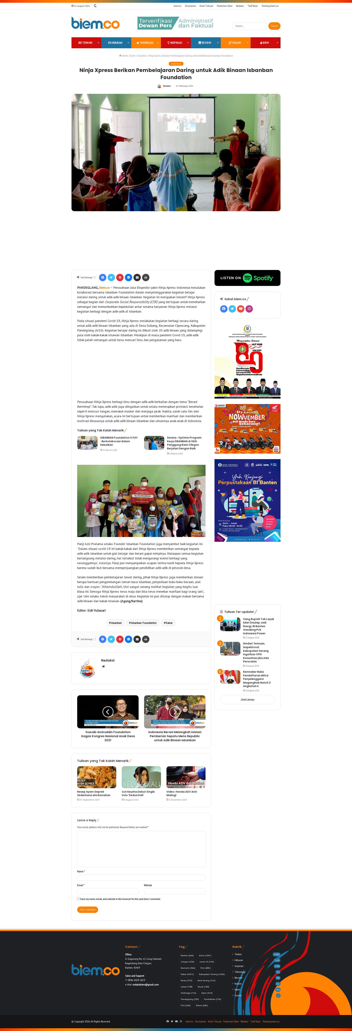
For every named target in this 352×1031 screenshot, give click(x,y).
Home (124, 55)
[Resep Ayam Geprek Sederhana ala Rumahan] (96, 777)
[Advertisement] (176, 242)
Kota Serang (206, 980)
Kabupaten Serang (212, 974)
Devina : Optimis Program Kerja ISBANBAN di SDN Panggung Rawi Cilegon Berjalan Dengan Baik (184, 443)
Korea (186, 980)
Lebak (186, 986)
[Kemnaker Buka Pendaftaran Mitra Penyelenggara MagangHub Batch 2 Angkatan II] (230, 677)
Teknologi (146, 42)
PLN (185, 1005)
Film (205, 968)
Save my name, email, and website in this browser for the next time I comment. (120, 899)
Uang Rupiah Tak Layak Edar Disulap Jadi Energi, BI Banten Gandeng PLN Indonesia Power (258, 626)
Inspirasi (175, 42)
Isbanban (142, 55)
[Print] (145, 277)
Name (81, 871)
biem (265, 42)
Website (148, 885)
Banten (187, 955)
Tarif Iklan (252, 6)
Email (81, 885)
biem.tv (177, 6)
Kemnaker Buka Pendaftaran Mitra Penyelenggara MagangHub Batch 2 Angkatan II (257, 679)
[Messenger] (128, 277)
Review (206, 42)
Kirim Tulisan (206, 6)
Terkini (87, 42)
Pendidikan (212, 999)
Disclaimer (190, 6)
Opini (206, 993)
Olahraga (188, 993)
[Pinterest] (120, 277)
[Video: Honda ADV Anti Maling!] (186, 777)
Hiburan (116, 42)
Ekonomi (188, 968)
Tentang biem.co (270, 6)
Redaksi (240, 6)
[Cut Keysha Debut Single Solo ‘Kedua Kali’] (141, 777)
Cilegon (187, 961)
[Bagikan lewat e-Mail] (137, 277)
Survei (238, 995)
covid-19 (206, 961)
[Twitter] (111, 277)
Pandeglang (190, 999)
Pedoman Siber (224, 6)
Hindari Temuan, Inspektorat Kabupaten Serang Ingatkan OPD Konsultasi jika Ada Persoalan (256, 652)
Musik (203, 986)
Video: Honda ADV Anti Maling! (181, 793)
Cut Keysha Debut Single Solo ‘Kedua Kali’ (138, 793)
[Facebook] (102, 277)
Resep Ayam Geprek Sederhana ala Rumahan (93, 793)
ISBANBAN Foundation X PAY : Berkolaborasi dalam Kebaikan (119, 441)
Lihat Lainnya (247, 699)
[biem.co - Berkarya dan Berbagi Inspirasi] (96, 23)
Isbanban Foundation (144, 623)
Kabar (169, 623)
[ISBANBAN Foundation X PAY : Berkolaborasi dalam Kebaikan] (87, 443)
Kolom (236, 42)
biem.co (104, 287)
